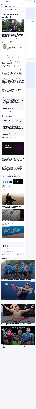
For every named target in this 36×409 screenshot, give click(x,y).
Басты (3, 9)
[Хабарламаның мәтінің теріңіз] (13, 251)
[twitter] (11, 182)
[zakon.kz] (7, 1)
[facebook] (7, 182)
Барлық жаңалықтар (8, 9)
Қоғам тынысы (14, 9)
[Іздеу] (34, 1)
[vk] (9, 182)
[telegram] (5, 182)
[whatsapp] (3, 182)
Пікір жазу (21, 254)
